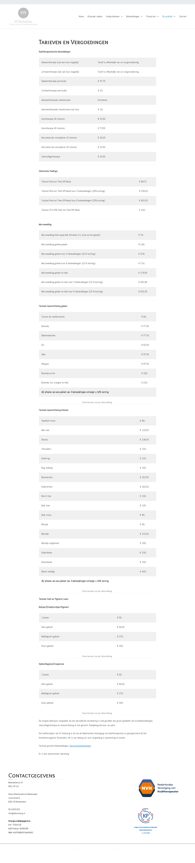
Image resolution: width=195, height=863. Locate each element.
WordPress (123, 849)
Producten (151, 16)
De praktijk (167, 16)
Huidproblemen (112, 16)
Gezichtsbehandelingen (80, 745)
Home (81, 16)
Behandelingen (133, 16)
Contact (183, 16)
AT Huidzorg (88, 849)
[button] (121, 16)
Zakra (112, 849)
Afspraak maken (94, 16)
